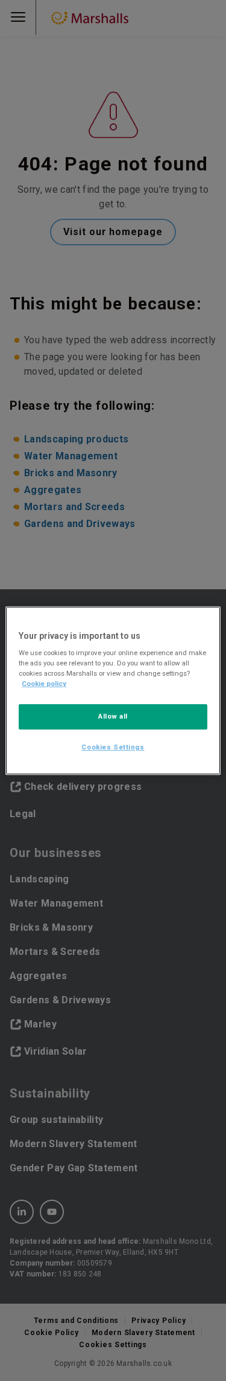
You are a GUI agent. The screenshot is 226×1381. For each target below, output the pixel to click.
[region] (112, 690)
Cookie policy (44, 683)
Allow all (113, 717)
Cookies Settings (112, 747)
